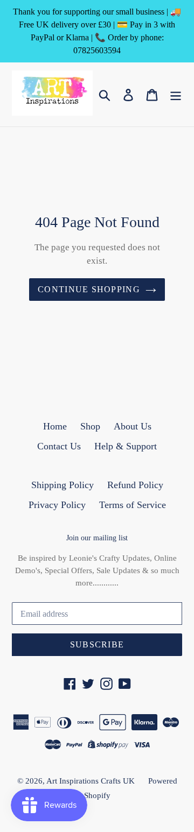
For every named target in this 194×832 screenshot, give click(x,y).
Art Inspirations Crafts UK (90, 781)
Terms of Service (132, 504)
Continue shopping (89, 289)
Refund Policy (135, 485)
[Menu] (176, 94)
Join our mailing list (97, 538)
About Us (132, 426)
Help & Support (125, 446)
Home (55, 426)
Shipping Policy (62, 485)
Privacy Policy (57, 504)
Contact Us (59, 446)
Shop (90, 426)
